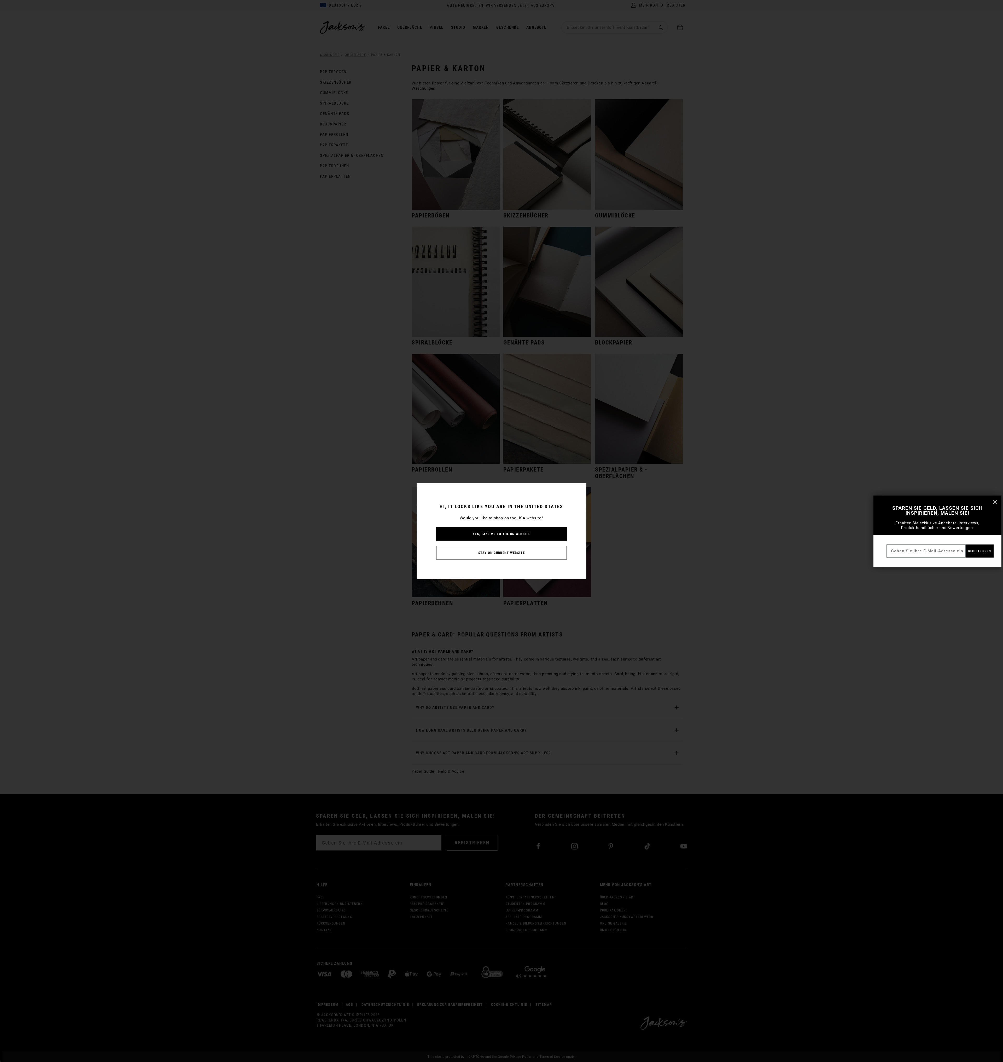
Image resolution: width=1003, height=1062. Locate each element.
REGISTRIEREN (979, 551)
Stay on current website (501, 552)
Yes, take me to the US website (501, 534)
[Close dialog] (994, 502)
